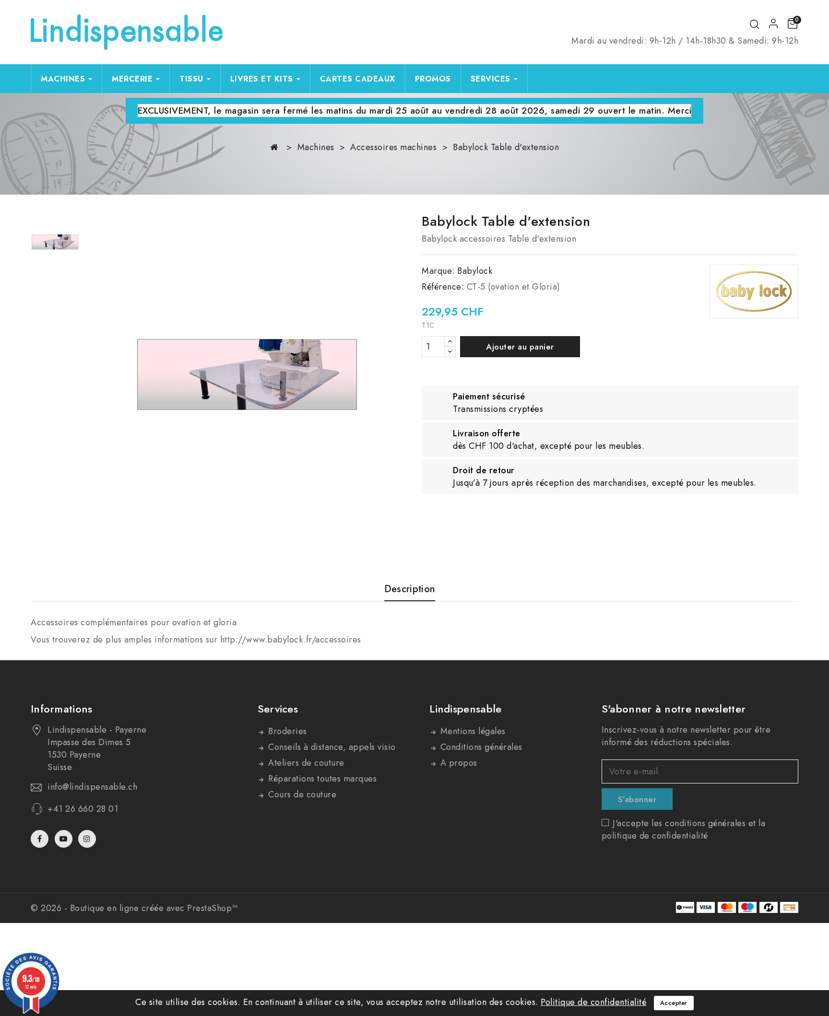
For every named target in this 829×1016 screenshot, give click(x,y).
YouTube (64, 839)
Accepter (673, 1002)
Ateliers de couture (305, 763)
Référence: (443, 286)
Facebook (40, 839)
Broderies (286, 731)
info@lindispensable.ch (92, 787)
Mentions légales (472, 731)
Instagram (88, 839)
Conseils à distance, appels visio (331, 747)
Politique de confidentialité (593, 1002)
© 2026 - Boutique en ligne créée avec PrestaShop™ (134, 908)
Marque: (438, 271)
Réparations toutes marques (321, 778)
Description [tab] (409, 589)
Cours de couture (301, 794)
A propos (457, 763)
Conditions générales (480, 747)
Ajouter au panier (520, 346)
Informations (62, 708)
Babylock (474, 271)
